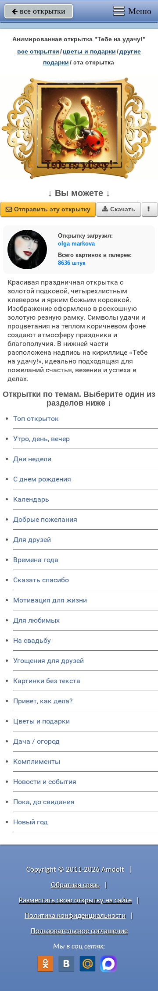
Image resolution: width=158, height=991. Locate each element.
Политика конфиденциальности (75, 916)
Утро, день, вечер (41, 439)
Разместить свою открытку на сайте (75, 900)
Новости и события (44, 781)
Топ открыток (36, 418)
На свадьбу (32, 640)
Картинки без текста (46, 681)
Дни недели (32, 459)
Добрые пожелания (45, 519)
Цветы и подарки (41, 721)
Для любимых (36, 620)
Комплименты (36, 761)
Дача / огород (36, 741)
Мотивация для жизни (50, 600)
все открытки (38, 11)
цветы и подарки (89, 51)
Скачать (118, 209)
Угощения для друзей (48, 660)
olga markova (76, 243)
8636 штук (72, 263)
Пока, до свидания (44, 802)
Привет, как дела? (43, 701)
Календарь (31, 499)
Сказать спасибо (41, 580)
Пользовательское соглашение (79, 931)
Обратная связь (75, 885)
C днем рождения (42, 479)
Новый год (30, 822)
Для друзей (32, 539)
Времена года (35, 560)
